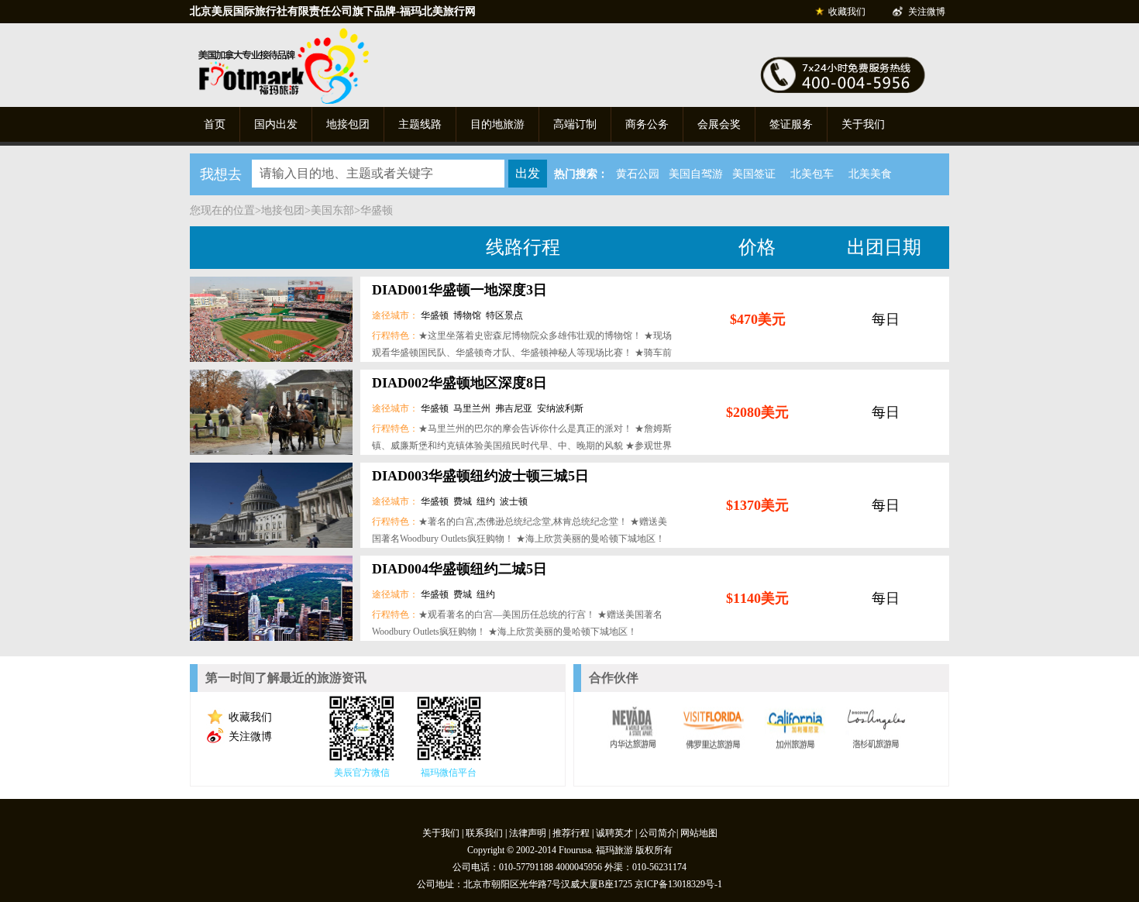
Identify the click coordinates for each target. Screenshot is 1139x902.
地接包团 (348, 124)
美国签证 (754, 174)
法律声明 (527, 833)
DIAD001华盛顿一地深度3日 (459, 290)
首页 (214, 124)
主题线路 (420, 124)
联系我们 (484, 833)
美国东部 (332, 210)
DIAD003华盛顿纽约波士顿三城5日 (480, 476)
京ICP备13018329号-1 (678, 884)
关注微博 (926, 11)
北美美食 (870, 174)
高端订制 (575, 124)
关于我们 (863, 124)
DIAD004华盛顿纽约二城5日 (459, 569)
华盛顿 (376, 210)
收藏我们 (846, 11)
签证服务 (791, 124)
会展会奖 (719, 124)
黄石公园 (637, 174)
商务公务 (647, 124)
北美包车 (812, 174)
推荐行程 (571, 833)
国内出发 (276, 124)
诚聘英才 (614, 833)
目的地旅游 (497, 124)
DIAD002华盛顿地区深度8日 (459, 383)
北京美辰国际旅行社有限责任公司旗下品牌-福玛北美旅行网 (333, 11)
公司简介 (657, 833)
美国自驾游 (696, 174)
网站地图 (698, 833)
